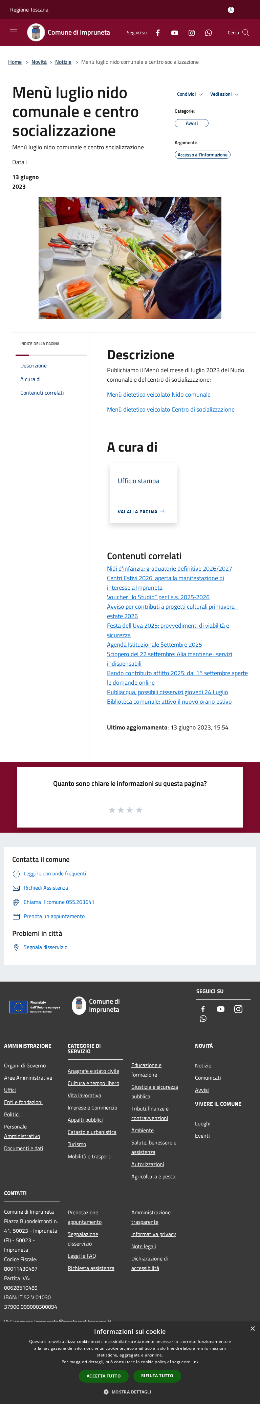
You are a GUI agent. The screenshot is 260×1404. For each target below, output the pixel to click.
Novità (39, 62)
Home (15, 62)
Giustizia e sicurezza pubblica (154, 1091)
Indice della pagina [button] (39, 343)
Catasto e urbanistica (92, 1132)
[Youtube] (172, 32)
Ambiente (142, 1130)
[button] (130, 1392)
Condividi (187, 94)
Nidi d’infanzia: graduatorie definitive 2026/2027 (169, 568)
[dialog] (130, 1363)
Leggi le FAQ (82, 1256)
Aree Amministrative (28, 1078)
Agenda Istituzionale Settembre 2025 (154, 644)
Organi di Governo (25, 1065)
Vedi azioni (221, 94)
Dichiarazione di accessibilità (149, 1263)
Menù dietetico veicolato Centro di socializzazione (171, 409)
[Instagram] (189, 32)
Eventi (202, 1136)
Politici (12, 1114)
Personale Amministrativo (22, 1131)
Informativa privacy (153, 1234)
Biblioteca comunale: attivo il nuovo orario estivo (169, 701)
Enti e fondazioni (23, 1102)
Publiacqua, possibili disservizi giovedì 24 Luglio (167, 692)
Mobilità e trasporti (90, 1156)
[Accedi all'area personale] (231, 10)
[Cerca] (246, 33)
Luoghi (203, 1123)
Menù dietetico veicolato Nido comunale (159, 394)
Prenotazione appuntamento (85, 1217)
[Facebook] (155, 32)
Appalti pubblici (85, 1120)
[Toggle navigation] (13, 32)
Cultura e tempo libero (93, 1083)
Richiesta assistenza (91, 1268)
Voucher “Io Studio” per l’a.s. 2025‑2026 (158, 597)
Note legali (143, 1246)
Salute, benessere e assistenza (153, 1147)
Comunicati (208, 1078)
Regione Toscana (29, 9)
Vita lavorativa (84, 1095)
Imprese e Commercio (92, 1107)
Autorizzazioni (147, 1164)
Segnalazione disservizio (83, 1239)
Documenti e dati (23, 1148)
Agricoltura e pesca (153, 1176)
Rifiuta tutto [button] (157, 1376)
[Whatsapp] (206, 32)
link (195, 1362)
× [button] (252, 1328)
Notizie (63, 62)
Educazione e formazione (146, 1070)
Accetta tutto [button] (104, 1376)
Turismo (77, 1144)
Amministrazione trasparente (151, 1217)
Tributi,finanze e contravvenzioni (150, 1113)
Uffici (10, 1090)
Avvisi (202, 1090)
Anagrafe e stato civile (93, 1071)
